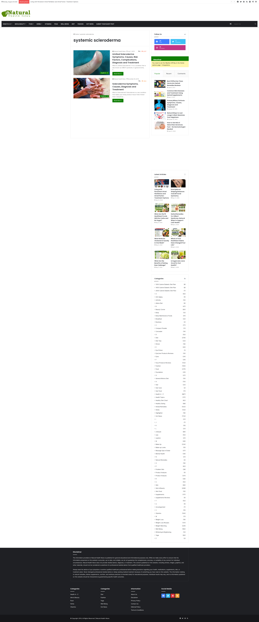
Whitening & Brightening (163, 532)
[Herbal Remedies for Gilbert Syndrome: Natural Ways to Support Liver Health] (178, 208)
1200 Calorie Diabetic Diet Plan (166, 284)
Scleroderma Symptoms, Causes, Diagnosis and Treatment (125, 86)
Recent (168, 74)
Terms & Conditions (137, 610)
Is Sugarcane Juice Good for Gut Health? (178, 263)
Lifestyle (158, 432)
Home (77, 34)
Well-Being (65, 24)
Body (157, 312)
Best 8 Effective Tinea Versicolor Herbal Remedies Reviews (175, 83)
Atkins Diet (159, 303)
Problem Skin (160, 469)
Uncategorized (160, 507)
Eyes (157, 356)
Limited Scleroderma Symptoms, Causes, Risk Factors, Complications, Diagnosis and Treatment (125, 58)
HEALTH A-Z (7, 24)
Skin (157, 485)
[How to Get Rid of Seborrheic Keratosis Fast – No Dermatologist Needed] (160, 125)
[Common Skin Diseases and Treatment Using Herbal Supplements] (160, 93)
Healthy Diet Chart (162, 400)
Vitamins (48, 24)
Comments (181, 74)
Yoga (56, 24)
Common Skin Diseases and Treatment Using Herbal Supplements (175, 93)
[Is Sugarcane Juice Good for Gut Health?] (178, 255)
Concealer (159, 331)
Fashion (80, 24)
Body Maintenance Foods (164, 316)
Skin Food (159, 491)
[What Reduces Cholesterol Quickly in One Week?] (161, 232)
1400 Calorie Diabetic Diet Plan (166, 287)
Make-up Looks (161, 447)
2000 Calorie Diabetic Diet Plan (166, 290)
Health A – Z (160, 394)
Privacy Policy (135, 600)
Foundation (159, 372)
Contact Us (134, 604)
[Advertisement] (173, 10)
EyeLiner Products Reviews (164, 353)
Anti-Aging (159, 297)
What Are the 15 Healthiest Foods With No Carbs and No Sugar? (161, 217)
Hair (157, 385)
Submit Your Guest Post (105, 24)
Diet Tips (158, 341)
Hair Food (159, 391)
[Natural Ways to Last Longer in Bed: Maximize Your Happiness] (160, 116)
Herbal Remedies (161, 406)
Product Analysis (161, 472)
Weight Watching (161, 526)
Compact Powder (161, 328)
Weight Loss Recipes (162, 522)
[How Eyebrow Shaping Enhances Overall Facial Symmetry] (178, 183)
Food (31, 24)
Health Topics (160, 397)
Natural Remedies (161, 460)
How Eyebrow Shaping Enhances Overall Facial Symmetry (48, 2)
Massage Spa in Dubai (163, 450)
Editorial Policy (136, 607)
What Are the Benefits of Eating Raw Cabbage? (161, 263)
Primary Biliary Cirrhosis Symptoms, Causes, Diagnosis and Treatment (176, 104)
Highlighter (159, 413)
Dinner (158, 344)
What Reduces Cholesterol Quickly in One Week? (161, 241)
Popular (157, 74)
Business (158, 322)
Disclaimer (134, 597)
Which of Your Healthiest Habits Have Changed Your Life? (178, 242)
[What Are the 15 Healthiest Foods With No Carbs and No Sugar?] (161, 208)
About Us (134, 594)
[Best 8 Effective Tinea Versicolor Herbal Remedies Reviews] (160, 84)
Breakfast (159, 319)
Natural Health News (120, 51)
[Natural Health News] (16, 12)
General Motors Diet (162, 378)
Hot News (89, 24)
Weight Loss (159, 519)
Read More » (118, 73)
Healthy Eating (160, 403)
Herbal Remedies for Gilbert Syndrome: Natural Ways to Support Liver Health (178, 218)
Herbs (39, 24)
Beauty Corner (160, 309)
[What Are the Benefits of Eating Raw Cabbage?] (161, 255)
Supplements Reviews (163, 497)
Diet (73, 24)
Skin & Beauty (20, 24)
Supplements (160, 494)
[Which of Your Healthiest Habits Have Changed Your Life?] (178, 232)
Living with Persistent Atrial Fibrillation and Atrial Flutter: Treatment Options (161, 193)
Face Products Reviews (163, 363)
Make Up (158, 444)
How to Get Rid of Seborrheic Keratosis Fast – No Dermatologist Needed (176, 126)
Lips (157, 435)
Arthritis (158, 300)
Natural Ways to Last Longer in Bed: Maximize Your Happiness (176, 115)
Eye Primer (159, 350)
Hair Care (159, 388)
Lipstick (158, 438)
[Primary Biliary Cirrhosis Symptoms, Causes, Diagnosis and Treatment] (160, 105)
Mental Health (160, 454)
